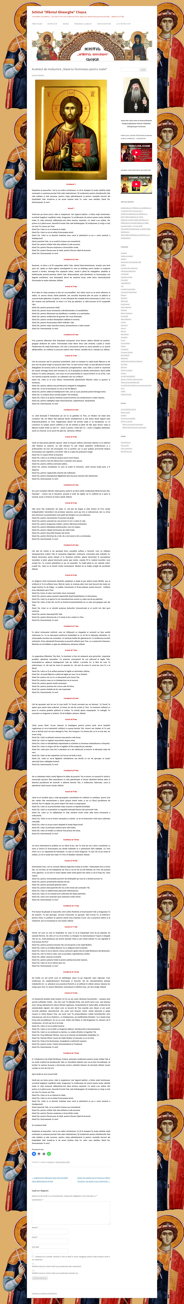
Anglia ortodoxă (127, 256)
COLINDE (124, 280)
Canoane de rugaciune (129, 268)
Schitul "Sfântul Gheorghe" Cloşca (59, 12)
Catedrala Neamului (128, 271)
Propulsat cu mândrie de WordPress (44, 1293)
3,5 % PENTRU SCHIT (123, 24)
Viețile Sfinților (126, 394)
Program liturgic (127, 352)
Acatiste (50, 1162)
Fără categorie (126, 307)
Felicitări (124, 310)
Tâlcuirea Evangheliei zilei (130, 382)
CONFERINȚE (126, 283)
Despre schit (52, 24)
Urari (122, 388)
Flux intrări (125, 445)
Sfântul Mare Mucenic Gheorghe (134, 427)
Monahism (125, 334)
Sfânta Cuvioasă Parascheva (132, 424)
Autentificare (125, 442)
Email (35, 1237)
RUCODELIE (125, 355)
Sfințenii (124, 367)
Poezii (123, 340)
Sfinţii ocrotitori (104, 24)
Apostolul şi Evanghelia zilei (131, 262)
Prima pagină (37, 24)
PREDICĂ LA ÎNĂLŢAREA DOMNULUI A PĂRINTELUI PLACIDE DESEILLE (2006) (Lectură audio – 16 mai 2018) (135, 223)
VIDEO (123, 391)
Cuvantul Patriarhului (129, 292)
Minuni (123, 331)
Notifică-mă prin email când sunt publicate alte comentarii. (57, 1266)
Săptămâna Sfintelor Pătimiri (131, 361)
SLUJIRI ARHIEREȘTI (128, 376)
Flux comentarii (126, 448)
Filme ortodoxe (126, 313)
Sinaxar (123, 373)
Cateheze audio (126, 277)
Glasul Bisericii (126, 319)
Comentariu (37, 1200)
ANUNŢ (123, 259)
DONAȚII (124, 298)
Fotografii (124, 316)
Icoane (123, 322)
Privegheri (124, 349)
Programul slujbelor (82, 24)
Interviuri (124, 325)
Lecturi (123, 328)
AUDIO (123, 265)
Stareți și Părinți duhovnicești (131, 379)
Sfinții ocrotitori (126, 370)
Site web (35, 1247)
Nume (35, 1227)
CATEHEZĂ (125, 274)
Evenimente (125, 304)
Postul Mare (125, 343)
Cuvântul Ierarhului (128, 289)
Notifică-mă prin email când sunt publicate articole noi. (55, 1273)
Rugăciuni (124, 358)
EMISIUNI (124, 301)
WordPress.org (126, 451)
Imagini (66, 24)
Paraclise (124, 337)
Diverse (123, 295)
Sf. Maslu (124, 364)
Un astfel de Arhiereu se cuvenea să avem (136, 385)
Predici (123, 346)
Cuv (122, 286)
